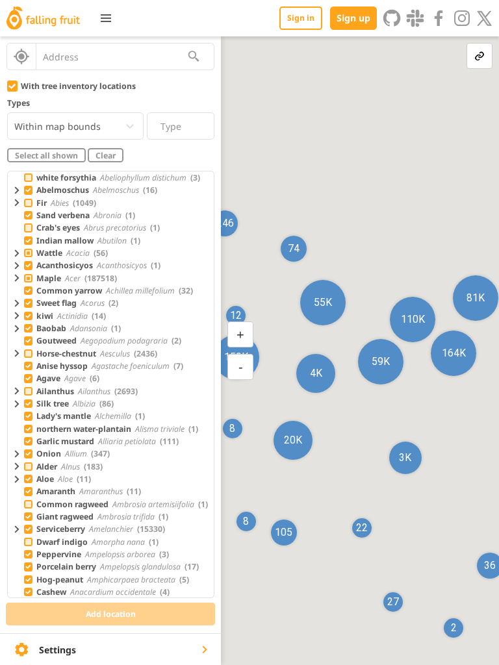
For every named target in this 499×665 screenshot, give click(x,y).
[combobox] (111, 56)
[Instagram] (462, 18)
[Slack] (415, 18)
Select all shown (46, 155)
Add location (111, 614)
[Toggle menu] (106, 18)
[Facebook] (438, 18)
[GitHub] (391, 18)
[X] (485, 18)
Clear (106, 155)
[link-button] (480, 56)
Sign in (300, 17)
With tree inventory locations (78, 86)
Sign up (353, 18)
